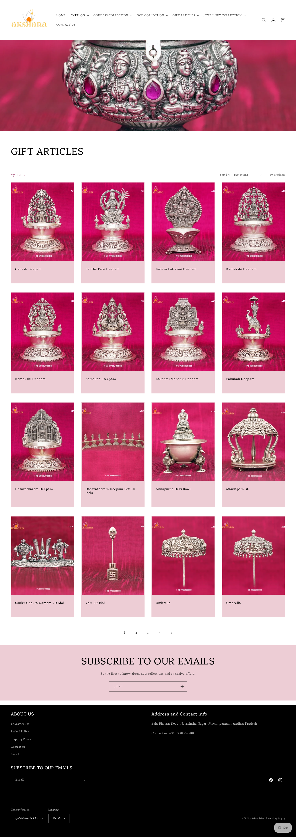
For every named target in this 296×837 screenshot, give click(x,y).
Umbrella (163, 603)
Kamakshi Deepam (241, 269)
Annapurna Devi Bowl (173, 489)
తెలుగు (57, 818)
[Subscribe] (182, 686)
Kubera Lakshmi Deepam (176, 269)
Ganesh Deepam (28, 269)
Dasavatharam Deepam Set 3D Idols (110, 491)
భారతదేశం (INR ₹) (26, 818)
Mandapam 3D (238, 489)
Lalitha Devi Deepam (103, 269)
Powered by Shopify (275, 818)
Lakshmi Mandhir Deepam (177, 379)
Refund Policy (20, 731)
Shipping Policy (21, 739)
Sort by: (225, 175)
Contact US (18, 747)
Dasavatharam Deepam (34, 489)
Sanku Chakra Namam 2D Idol (39, 603)
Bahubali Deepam (240, 379)
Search (15, 754)
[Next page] (171, 633)
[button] (79, 15)
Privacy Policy (20, 724)
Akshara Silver (257, 818)
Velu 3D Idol (95, 603)
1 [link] (124, 632)
